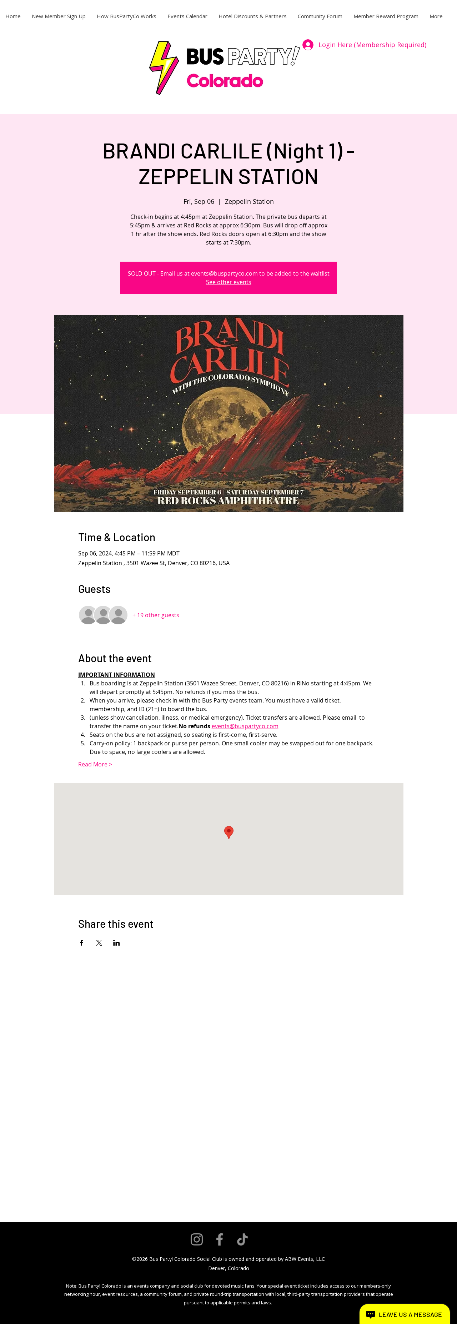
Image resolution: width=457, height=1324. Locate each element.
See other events (228, 282)
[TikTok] (242, 1239)
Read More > (95, 764)
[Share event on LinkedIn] (116, 943)
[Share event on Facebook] (81, 943)
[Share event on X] (99, 943)
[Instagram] (197, 1239)
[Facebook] (219, 1239)
